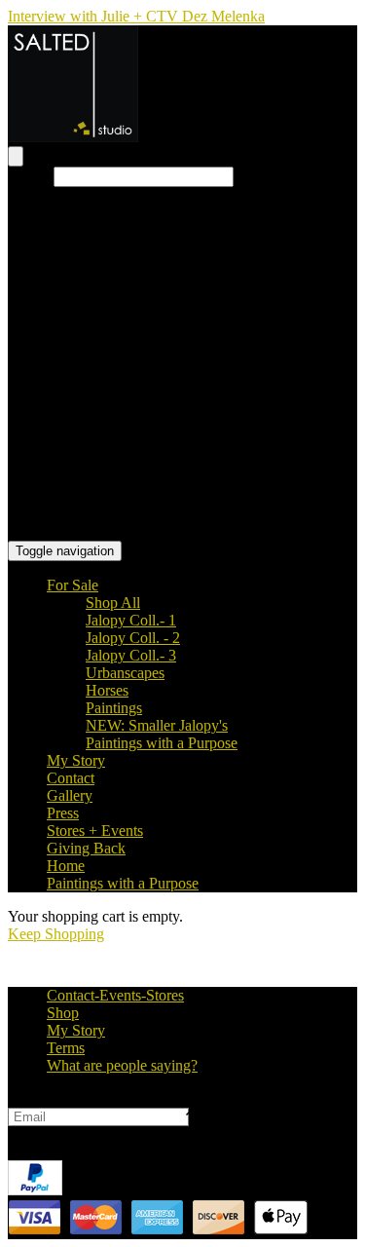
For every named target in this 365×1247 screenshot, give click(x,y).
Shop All (113, 602)
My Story (76, 760)
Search (29, 176)
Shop (63, 1012)
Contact (70, 778)
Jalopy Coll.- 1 (131, 620)
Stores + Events (95, 830)
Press (63, 813)
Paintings (114, 707)
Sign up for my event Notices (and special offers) (158, 1098)
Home (66, 865)
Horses (107, 690)
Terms (66, 1047)
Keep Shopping (56, 934)
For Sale (72, 585)
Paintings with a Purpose (161, 743)
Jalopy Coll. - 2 (133, 637)
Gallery (69, 795)
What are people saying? (122, 1065)
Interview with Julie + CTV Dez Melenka (136, 16)
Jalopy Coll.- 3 (131, 655)
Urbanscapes (125, 672)
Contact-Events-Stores (115, 995)
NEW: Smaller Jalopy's (157, 725)
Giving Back (86, 848)
